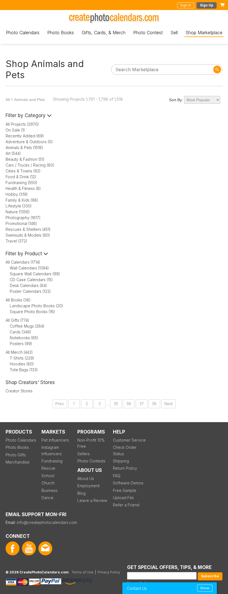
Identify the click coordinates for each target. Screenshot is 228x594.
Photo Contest (148, 32)
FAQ (116, 475)
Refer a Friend (126, 505)
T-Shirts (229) (22, 358)
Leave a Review (92, 500)
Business (49, 490)
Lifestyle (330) (19, 206)
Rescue (48, 468)
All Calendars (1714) (23, 262)
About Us (85, 478)
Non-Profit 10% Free (91, 443)
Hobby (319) (17, 194)
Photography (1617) (23, 217)
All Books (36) (18, 300)
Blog (81, 493)
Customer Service (129, 440)
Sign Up (206, 5)
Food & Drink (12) (21, 176)
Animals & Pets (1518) (24, 147)
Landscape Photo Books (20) (36, 305)
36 (128, 403)
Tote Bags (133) (24, 369)
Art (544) (13, 153)
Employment (88, 485)
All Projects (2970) (22, 124)
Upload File (123, 497)
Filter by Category (26, 115)
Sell (174, 32)
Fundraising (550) (21, 182)
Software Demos (128, 483)
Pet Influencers (55, 440)
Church (47, 483)
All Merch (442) (19, 352)
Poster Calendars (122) (30, 291)
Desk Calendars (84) (28, 285)
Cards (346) (20, 332)
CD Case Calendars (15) (31, 279)
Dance (47, 497)
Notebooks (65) (24, 337)
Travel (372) (16, 241)
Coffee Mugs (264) (27, 326)
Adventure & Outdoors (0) (29, 141)
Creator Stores (19, 390)
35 (116, 403)
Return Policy (125, 468)
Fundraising (52, 461)
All (8, 99)
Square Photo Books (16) (32, 311)
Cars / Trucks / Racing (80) (30, 165)
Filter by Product (24, 253)
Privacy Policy (109, 572)
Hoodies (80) (22, 364)
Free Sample (124, 490)
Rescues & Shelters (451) (28, 229)
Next (168, 403)
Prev (59, 403)
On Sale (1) (15, 130)
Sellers (83, 453)
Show (204, 588)
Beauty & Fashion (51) (25, 159)
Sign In (185, 5)
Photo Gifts (16, 454)
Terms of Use (82, 572)
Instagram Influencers (51, 450)
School (47, 475)
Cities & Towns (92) (23, 171)
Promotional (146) (21, 223)
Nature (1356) (18, 211)
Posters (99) (21, 343)
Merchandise (17, 462)
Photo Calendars (22, 32)
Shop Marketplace (203, 32)
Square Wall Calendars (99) (35, 273)
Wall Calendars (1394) (29, 268)
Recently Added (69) (25, 135)
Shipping (121, 461)
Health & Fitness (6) (23, 188)
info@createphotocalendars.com (47, 522)
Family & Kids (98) (22, 200)
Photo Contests (91, 461)
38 (154, 403)
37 (141, 403)
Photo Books (60, 32)
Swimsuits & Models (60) (28, 235)
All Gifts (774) (17, 320)
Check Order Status (125, 450)
